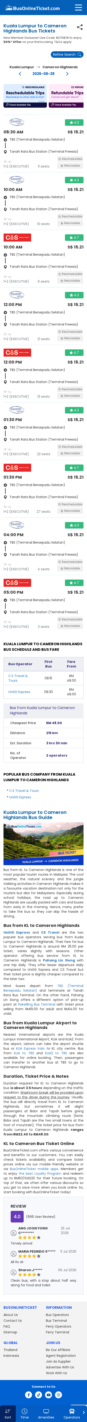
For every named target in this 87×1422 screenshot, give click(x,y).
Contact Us (12, 1320)
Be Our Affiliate (58, 1350)
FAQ (6, 1326)
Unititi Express (19, 692)
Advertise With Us (60, 1367)
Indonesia (11, 1355)
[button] (25, 96)
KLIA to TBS (24, 1053)
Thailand (10, 1350)
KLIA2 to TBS (56, 1053)
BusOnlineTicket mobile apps (34, 1169)
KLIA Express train (30, 1048)
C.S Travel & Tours (24, 790)
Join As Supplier (58, 1361)
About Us (10, 1314)
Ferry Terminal (57, 1332)
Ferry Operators (58, 1326)
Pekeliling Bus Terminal (36, 1004)
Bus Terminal (56, 1320)
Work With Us (56, 1373)
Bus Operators (57, 1314)
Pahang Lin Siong (59, 960)
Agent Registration (61, 1355)
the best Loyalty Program (40, 1173)
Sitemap (10, 1332)
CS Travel (50, 932)
